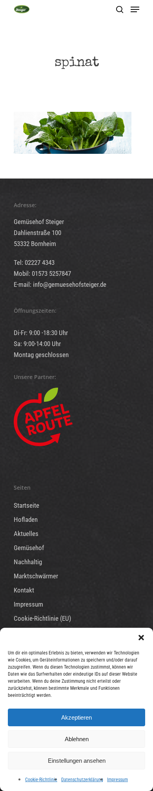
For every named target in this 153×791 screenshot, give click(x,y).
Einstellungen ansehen (77, 760)
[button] (141, 638)
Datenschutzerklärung (82, 779)
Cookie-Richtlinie (41, 779)
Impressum (117, 779)
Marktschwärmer (36, 576)
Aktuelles (26, 534)
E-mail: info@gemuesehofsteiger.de (60, 284)
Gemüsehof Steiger (39, 222)
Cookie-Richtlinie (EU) (42, 618)
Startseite (26, 505)
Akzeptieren (76, 717)
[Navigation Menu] (135, 9)
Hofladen (26, 519)
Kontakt (24, 590)
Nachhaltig (28, 562)
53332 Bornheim (35, 244)
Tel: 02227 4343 (34, 262)
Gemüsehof (29, 548)
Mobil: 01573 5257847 (42, 273)
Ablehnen (77, 739)
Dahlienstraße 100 (37, 233)
